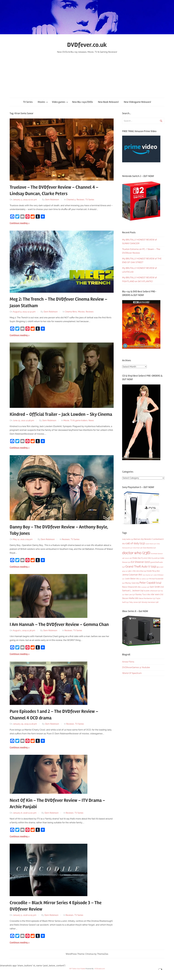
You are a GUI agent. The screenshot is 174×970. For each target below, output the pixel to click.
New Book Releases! (108, 102)
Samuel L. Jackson (132, 590)
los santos (144, 579)
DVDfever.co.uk (87, 45)
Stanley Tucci (142, 594)
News (91, 420)
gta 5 (160, 567)
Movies (41, 102)
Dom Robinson (52, 199)
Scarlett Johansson (152, 591)
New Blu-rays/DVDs (82, 102)
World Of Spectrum (132, 673)
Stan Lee (130, 594)
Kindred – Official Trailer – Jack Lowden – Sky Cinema (61, 414)
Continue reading (19, 223)
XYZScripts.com (100, 968)
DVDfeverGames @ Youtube (136, 667)
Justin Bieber (132, 579)
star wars (157, 594)
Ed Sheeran (140, 561)
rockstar (145, 587)
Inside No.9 (153, 571)
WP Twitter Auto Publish (77, 968)
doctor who (136, 553)
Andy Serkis (127, 539)
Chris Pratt (137, 548)
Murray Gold (132, 583)
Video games (58, 102)
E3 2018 (156, 558)
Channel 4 (71, 199)
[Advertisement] (87, 73)
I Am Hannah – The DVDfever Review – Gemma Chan (59, 624)
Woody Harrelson (150, 602)
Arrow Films (128, 661)
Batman (139, 539)
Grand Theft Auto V (140, 566)
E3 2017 (146, 558)
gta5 (125, 571)
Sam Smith (157, 587)
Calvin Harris (150, 544)
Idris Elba (141, 571)
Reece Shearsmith (131, 587)
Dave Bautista (149, 548)
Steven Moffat (130, 598)
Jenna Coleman (132, 574)
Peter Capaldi (150, 582)
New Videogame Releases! (137, 102)
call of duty (135, 543)
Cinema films (71, 311)
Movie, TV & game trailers (75, 420)
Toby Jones (135, 602)
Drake (136, 558)
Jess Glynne (148, 575)
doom (128, 558)
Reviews (80, 199)
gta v (132, 571)
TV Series (28, 102)
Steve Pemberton (147, 598)
